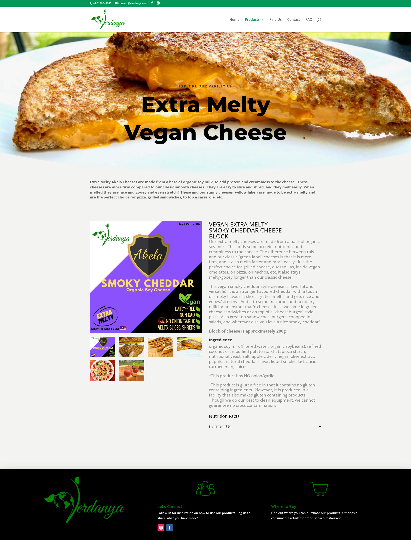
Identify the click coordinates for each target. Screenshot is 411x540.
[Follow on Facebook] (169, 527)
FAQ (309, 20)
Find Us (276, 20)
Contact (293, 20)
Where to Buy (283, 506)
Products (252, 20)
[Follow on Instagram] (161, 527)
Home (234, 20)
